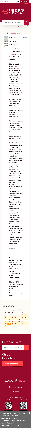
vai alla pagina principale (7, 33)
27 (15, 324)
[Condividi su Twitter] (26, 37)
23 (25, 321)
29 (22, 324)
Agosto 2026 (15, 310)
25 (9, 324)
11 (9, 319)
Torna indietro (3, 33)
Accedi (23, 1)
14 (19, 319)
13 (15, 319)
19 (12, 321)
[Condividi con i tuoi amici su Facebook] (24, 37)
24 (6, 324)
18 (9, 321)
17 (5, 321)
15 (22, 319)
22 (22, 321)
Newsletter (15, 392)
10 (5, 319)
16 (25, 319)
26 (12, 324)
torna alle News (15, 33)
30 (25, 324)
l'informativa (14, 425)
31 (5, 326)
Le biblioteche (17, 387)
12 (12, 319)
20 (16, 321)
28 (19, 324)
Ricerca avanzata (23, 27)
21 (19, 321)
